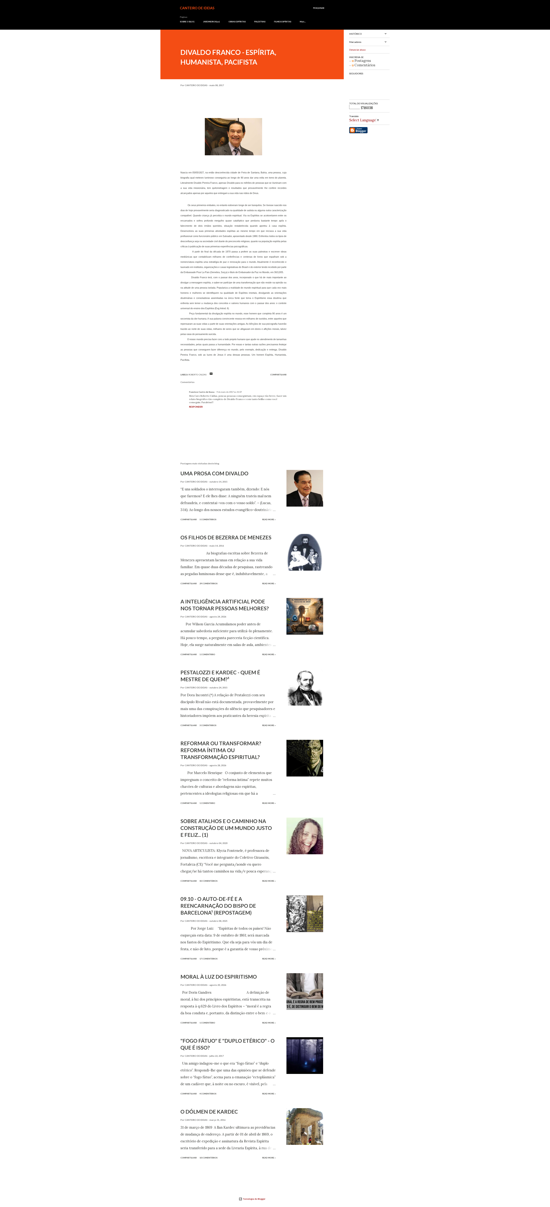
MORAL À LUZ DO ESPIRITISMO (218, 976)
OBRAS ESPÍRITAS (237, 21)
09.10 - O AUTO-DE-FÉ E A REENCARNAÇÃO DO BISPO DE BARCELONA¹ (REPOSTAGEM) (218, 906)
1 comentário (207, 654)
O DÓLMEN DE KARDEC (209, 1111)
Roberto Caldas (197, 374)
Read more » (269, 519)
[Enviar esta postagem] (211, 374)
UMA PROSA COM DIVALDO (214, 473)
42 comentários (208, 881)
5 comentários (208, 519)
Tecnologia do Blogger (253, 1199)
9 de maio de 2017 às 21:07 (229, 392)
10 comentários (208, 1157)
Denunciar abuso (357, 49)
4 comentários (208, 1093)
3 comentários (208, 725)
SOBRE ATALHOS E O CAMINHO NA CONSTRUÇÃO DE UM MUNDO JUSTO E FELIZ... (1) (226, 828)
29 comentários (208, 583)
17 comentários (208, 958)
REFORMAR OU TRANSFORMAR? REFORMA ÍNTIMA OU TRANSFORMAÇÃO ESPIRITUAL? (220, 750)
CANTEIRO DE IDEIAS (197, 8)
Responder (196, 406)
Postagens (362, 60)
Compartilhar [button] (278, 374)
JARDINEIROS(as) (211, 21)
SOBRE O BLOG (187, 21)
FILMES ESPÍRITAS (282, 21)
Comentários (364, 65)
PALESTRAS (259, 21)
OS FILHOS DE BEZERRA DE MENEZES (225, 537)
